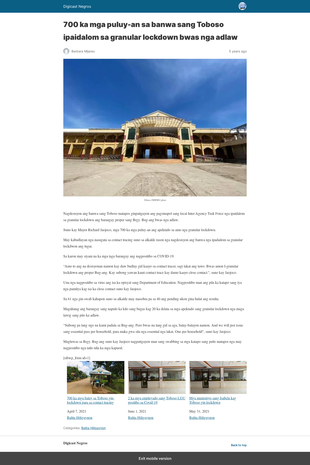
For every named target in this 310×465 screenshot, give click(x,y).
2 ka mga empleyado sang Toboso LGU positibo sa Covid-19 (156, 400)
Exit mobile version (155, 458)
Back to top (239, 445)
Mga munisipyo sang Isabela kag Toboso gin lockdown (212, 400)
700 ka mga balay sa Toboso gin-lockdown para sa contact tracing (90, 400)
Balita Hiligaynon (79, 417)
